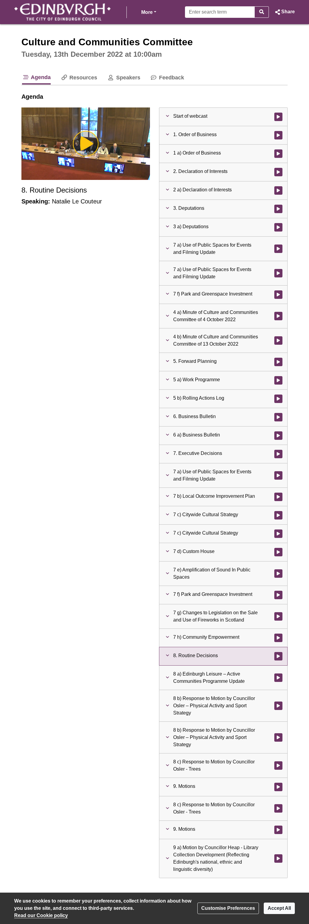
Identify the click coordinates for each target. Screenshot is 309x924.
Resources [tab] (82, 78)
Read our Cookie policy (41, 915)
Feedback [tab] (171, 78)
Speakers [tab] (127, 78)
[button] (284, 12)
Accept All (279, 908)
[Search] (262, 12)
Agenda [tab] (40, 77)
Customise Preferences (228, 908)
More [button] (148, 12)
